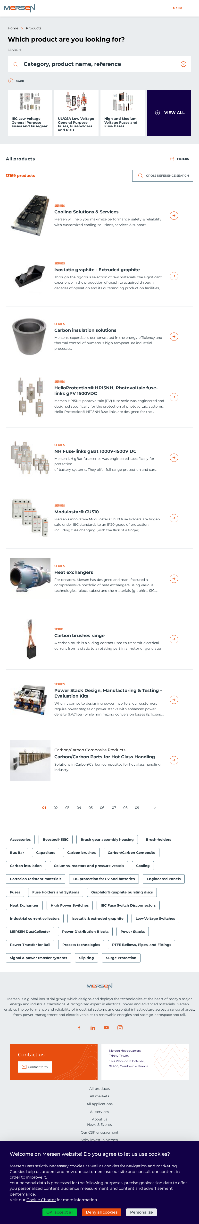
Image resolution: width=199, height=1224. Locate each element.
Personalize (141, 1212)
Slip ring (86, 958)
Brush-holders (158, 839)
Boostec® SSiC (55, 839)
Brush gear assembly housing (107, 839)
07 (115, 808)
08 (126, 808)
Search (14, 50)
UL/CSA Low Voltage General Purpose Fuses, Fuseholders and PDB (76, 124)
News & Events (99, 1124)
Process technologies (81, 945)
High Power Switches (70, 905)
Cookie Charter (41, 1200)
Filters (183, 159)
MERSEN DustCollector (30, 931)
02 (56, 808)
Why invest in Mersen (99, 1140)
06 (103, 808)
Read (179, 215)
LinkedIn (93, 1028)
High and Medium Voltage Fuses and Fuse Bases (120, 122)
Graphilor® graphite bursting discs (122, 892)
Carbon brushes (81, 852)
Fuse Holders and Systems (55, 892)
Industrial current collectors (34, 918)
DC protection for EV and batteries (104, 879)
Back (20, 81)
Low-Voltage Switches (155, 918)
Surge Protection (121, 958)
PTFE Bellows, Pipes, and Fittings (141, 945)
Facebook (79, 1028)
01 (45, 808)
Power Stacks (133, 931)
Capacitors (45, 852)
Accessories (20, 839)
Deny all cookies (101, 1212)
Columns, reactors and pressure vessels (89, 866)
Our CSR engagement (99, 1132)
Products (33, 28)
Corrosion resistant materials (35, 879)
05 (91, 808)
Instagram (120, 1028)
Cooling (143, 866)
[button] (169, 113)
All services (99, 1112)
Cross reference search (167, 175)
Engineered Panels (164, 879)
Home (13, 28)
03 (68, 808)
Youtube (106, 1028)
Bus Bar (17, 852)
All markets (99, 1096)
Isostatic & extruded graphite (98, 918)
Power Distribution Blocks (85, 931)
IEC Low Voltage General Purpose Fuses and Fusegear (30, 122)
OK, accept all (59, 1212)
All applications (100, 1104)
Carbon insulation (26, 866)
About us (99, 1119)
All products (99, 1088)
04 (80, 808)
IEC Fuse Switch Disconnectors (128, 905)
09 (138, 808)
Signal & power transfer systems (38, 958)
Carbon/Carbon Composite (131, 852)
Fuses (15, 892)
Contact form (38, 1067)
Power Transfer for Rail (30, 945)
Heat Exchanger (24, 905)
